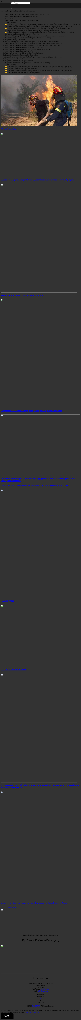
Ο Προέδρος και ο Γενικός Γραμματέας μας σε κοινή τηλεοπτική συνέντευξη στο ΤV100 (34, 486)
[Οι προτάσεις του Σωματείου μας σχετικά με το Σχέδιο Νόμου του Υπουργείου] (39, 407)
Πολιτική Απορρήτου (32, 1012)
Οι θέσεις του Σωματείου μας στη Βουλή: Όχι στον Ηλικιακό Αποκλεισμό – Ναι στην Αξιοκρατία (37, 180)
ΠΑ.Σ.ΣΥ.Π (36, 1006)
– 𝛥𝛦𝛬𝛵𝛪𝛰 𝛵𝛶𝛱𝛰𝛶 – (8, 601)
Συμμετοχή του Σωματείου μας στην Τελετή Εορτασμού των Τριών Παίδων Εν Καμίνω (34, 903)
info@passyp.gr (43, 991)
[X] (40, 998)
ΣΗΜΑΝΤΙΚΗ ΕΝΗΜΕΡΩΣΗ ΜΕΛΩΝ (13, 670)
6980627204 (44, 989)
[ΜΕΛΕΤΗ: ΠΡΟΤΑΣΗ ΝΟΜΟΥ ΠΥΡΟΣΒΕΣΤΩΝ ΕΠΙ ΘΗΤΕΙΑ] (39, 292)
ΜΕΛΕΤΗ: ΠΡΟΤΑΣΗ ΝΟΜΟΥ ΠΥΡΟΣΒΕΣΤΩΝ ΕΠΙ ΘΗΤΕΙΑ (22, 295)
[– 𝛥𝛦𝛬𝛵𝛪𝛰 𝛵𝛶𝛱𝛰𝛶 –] (39, 597)
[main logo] (12, 931)
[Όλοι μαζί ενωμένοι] (39, 126)
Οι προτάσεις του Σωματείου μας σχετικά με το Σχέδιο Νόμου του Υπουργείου (31, 411)
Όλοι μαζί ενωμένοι (8, 129)
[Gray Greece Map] (20, 973)
